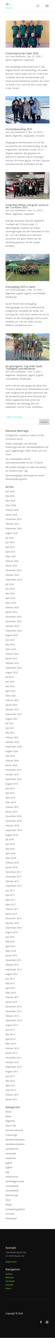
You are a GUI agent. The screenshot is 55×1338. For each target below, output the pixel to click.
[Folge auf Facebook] (40, 1322)
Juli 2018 (10, 839)
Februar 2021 (12, 737)
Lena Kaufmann (18, 56)
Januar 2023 (11, 658)
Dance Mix (11, 1125)
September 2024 (14, 579)
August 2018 (12, 834)
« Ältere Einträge (14, 417)
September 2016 (14, 927)
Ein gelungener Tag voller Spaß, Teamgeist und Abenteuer (24, 367)
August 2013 (12, 1071)
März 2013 (11, 1090)
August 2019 (12, 783)
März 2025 (11, 556)
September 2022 (14, 667)
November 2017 (14, 876)
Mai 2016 (10, 941)
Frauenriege (11, 1134)
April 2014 (10, 1039)
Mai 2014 (10, 1034)
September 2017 (14, 885)
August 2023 (12, 635)
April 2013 (10, 1085)
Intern (8, 1288)
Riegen (9, 1204)
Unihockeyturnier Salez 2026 (22, 53)
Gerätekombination (15, 1139)
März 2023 (11, 649)
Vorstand (39, 135)
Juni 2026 (10, 491)
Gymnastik (11, 1153)
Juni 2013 (10, 1076)
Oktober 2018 (12, 825)
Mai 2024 (10, 593)
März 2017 (11, 904)
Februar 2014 (12, 1048)
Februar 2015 (12, 997)
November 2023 (14, 621)
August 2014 (12, 1025)
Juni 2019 (10, 788)
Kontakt (9, 1284)
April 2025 (10, 551)
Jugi (7, 1172)
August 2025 (12, 533)
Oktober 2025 (12, 523)
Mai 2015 (10, 983)
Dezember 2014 (13, 1006)
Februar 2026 (12, 509)
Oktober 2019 (12, 774)
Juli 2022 (10, 676)
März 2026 (11, 505)
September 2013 (14, 1066)
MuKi (8, 1199)
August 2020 (12, 751)
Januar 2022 (11, 704)
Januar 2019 (11, 811)
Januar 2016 (11, 955)
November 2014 (14, 1011)
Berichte (10, 1277)
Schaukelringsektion (15, 1209)
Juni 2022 (10, 681)
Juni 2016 (10, 936)
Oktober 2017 (12, 881)
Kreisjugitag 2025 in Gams (20, 286)
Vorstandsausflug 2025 (19, 129)
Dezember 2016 (13, 918)
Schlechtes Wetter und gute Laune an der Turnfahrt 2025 (27, 206)
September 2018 (14, 830)
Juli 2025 (10, 537)
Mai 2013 (10, 1080)
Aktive (8, 59)
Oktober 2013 (12, 1062)
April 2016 (10, 946)
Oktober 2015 (12, 964)
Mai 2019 (10, 793)
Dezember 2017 (13, 871)
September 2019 (14, 779)
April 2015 (10, 988)
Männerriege (12, 1195)
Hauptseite (29, 59)
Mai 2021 (10, 732)
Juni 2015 (10, 978)
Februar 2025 (12, 561)
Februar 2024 (12, 607)
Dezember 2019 (13, 769)
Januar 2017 (11, 913)
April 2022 (10, 690)
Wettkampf (11, 297)
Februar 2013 (12, 1094)
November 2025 (14, 519)
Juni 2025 (10, 542)
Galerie (9, 1273)
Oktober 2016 (12, 923)
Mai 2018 (10, 848)
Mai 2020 (10, 755)
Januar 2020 (11, 765)
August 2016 (12, 932)
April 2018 (10, 853)
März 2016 (11, 950)
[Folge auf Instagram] (47, 1322)
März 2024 (11, 602)
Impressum (11, 1261)
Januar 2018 (11, 867)
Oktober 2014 (12, 1015)
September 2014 (14, 1020)
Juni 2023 (10, 639)
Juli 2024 (10, 584)
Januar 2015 (11, 1001)
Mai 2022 (10, 686)
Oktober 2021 (12, 709)
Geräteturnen (12, 1148)
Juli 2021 (10, 723)
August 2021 (12, 718)
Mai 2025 (10, 547)
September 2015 (14, 969)
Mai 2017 (10, 895)
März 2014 (11, 1043)
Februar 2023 (12, 653)
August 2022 (12, 672)
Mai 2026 (10, 495)
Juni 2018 (10, 844)
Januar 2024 (11, 612)
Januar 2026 (11, 514)
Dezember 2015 (13, 960)
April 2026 (10, 500)
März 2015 (11, 992)
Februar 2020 (12, 760)
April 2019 (10, 797)
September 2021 (14, 714)
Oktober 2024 (12, 574)
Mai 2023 (10, 644)
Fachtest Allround (14, 1130)
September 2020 (14, 746)
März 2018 (11, 858)
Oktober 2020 (12, 742)
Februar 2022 (12, 700)
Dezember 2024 (13, 570)
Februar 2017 (12, 909)
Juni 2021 (10, 728)
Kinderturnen (12, 1176)
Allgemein (17, 59)
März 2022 (11, 695)
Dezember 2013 (13, 1057)
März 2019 (11, 802)
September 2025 (14, 528)
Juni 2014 (10, 1029)
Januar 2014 (11, 1053)
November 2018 (14, 820)
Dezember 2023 (13, 616)
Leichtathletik (38, 293)
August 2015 (12, 974)
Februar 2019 (12, 807)
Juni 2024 (10, 588)
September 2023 (14, 630)
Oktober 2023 (12, 626)
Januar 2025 (11, 565)
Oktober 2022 (12, 663)
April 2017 (10, 899)
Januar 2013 (11, 1099)
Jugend (19, 293)
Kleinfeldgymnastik (15, 1181)
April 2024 (10, 598)
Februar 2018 (12, 862)
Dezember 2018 (13, 816)
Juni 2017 (10, 890)
